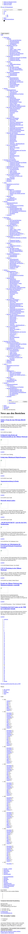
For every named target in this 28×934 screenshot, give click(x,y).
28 (4, 657)
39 (4, 671)
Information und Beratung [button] (13, 118)
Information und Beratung (13, 299)
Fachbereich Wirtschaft (15, 60)
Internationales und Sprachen (16, 81)
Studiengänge (13, 98)
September (9, 717)
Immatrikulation (13, 110)
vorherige (6, 619)
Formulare (12, 116)
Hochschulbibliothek (14, 84)
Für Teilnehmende (14, 212)
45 (4, 680)
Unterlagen (12, 112)
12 (4, 635)
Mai (8, 705)
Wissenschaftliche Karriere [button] (13, 174)
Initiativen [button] (9, 196)
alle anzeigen (7, 689)
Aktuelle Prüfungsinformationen (17, 134)
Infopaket (12, 95)
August (8, 701)
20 (4, 646)
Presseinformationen (14, 41)
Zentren (8, 257)
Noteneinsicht (13, 138)
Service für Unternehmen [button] (12, 168)
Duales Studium (13, 103)
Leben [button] (5, 182)
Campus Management (9, 886)
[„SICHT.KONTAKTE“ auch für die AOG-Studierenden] (4, 529)
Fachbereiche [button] (10, 56)
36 (4, 667)
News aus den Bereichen (15, 40)
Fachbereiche (10, 236)
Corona (11, 194)
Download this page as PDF (14, 683)
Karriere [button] (5, 201)
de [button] (4, 13)
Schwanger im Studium (15, 192)
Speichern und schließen (6, 929)
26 (4, 654)
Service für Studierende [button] (12, 145)
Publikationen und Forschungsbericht (15, 166)
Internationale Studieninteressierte (17, 106)
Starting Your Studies (14, 147)
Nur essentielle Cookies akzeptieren (17, 928)
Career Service (13, 151)
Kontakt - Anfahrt (8, 868)
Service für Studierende (12, 326)
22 (4, 649)
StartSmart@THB (14, 119)
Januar (8, 710)
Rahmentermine (13, 75)
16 (4, 640)
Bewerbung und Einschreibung (14, 288)
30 (4, 659)
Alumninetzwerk (10, 200)
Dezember (9, 713)
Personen (6, 882)
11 (4, 634)
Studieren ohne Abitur (15, 104)
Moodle (5, 880)
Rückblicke (12, 213)
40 (4, 673)
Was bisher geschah (14, 67)
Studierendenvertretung (15, 64)
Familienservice (10, 370)
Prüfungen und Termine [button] (12, 133)
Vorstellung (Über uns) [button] (12, 45)
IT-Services (12, 158)
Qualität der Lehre (14, 85)
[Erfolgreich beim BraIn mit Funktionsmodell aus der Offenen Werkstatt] (4, 444)
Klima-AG (12, 197)
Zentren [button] (8, 76)
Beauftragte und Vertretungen (16, 53)
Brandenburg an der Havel (13, 184)
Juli (8, 702)
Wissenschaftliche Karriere (13, 356)
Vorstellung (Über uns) (12, 225)
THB (2, 34)
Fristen (11, 115)
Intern (5, 18)
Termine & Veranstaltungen (13, 253)
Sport (8, 188)
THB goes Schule (14, 91)
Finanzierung (13, 153)
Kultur (8, 186)
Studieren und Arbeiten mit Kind (17, 193)
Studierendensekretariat (15, 123)
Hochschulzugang (14, 111)
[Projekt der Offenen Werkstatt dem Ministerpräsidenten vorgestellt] (4, 592)
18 (4, 643)
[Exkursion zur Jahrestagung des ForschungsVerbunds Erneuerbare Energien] (4, 555)
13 (4, 636)
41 (4, 674)
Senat (11, 63)
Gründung (12, 154)
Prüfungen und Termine (12, 314)
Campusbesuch (13, 92)
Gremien (9, 243)
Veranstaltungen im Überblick (17, 94)
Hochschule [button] (6, 37)
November (9, 714)
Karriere (5, 383)
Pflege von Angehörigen (15, 190)
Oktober (9, 715)
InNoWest (9, 180)
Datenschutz (6, 871)
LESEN (2, 429)
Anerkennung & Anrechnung (16, 127)
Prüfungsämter (13, 137)
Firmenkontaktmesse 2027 (16, 208)
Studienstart (12, 146)
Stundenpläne (13, 139)
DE (7, 15)
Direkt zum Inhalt (8, 3)
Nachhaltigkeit (13, 44)
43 (4, 677)
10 (4, 632)
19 (4, 645)
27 (4, 655)
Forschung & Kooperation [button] (10, 159)
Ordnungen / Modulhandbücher (17, 143)
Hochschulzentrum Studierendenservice (14, 78)
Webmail (6, 878)
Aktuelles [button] (9, 38)
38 (4, 670)
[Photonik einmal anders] (4, 508)
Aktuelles (9, 218)
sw (4, 12)
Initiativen (9, 377)
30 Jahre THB (10, 247)
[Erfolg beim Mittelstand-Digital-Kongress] (3, 466)
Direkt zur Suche (8, 4)
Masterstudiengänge (14, 100)
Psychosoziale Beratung (15, 131)
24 (4, 651)
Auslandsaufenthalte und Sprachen (18, 150)
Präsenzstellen (13, 83)
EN (7, 16)
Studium (6, 270)
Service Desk (13, 120)
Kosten (11, 114)
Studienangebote (10, 278)
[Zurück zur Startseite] (7, 7)
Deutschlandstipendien (15, 173)
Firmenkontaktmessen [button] (12, 207)
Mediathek (6, 879)
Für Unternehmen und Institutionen (18, 211)
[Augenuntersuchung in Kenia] (4, 487)
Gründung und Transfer (15, 80)
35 (4, 666)
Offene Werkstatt (11, 178)
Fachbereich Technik (14, 59)
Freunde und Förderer (15, 55)
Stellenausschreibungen (12, 202)
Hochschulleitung (14, 50)
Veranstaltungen (13, 73)
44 (4, 678)
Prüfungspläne (13, 135)
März (8, 707)
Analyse (4, 920)
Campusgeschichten (14, 42)
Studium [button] (6, 88)
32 (4, 662)
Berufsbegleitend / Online (16, 102)
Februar (9, 709)
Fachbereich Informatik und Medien (18, 57)
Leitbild (11, 46)
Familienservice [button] (10, 189)
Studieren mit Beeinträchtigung (17, 130)
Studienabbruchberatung (15, 129)
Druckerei (12, 157)
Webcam (6, 872)
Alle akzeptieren (4, 928)
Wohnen (9, 185)
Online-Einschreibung (15, 108)
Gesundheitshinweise (12, 198)
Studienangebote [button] (10, 96)
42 (4, 675)
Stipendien (12, 149)
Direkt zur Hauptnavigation (10, 1)
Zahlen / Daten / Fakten (15, 49)
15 (4, 639)
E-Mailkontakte (4, 911)
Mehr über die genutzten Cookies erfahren (10, 931)
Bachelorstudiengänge (15, 99)
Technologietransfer (14, 169)
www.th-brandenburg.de (6, 913)
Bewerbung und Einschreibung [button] (14, 107)
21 (4, 647)
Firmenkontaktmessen (12, 388)
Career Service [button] (10, 204)
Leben (5, 364)
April (8, 706)
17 (4, 642)
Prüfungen (6, 692)
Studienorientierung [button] (11, 90)
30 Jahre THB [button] (10, 65)
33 (4, 663)
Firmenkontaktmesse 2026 (16, 209)
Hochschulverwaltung (15, 52)
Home (5, 405)
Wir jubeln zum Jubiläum (15, 68)
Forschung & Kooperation (10, 341)
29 (4, 658)
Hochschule (6, 217)
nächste (5, 681)
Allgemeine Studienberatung (16, 122)
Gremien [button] (9, 61)
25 (4, 653)
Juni (8, 703)
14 (4, 638)
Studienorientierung (11, 271)
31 (4, 661)
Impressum (6, 870)
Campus (11, 48)
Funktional (4, 919)
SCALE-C (9, 181)
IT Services (12, 87)
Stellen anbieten (13, 172)
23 (4, 650)
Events (5, 691)
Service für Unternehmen (12, 349)
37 (4, 669)
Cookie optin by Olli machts (7, 932)
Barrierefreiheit (7, 874)
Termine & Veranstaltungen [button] (13, 72)
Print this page (4, 683)
